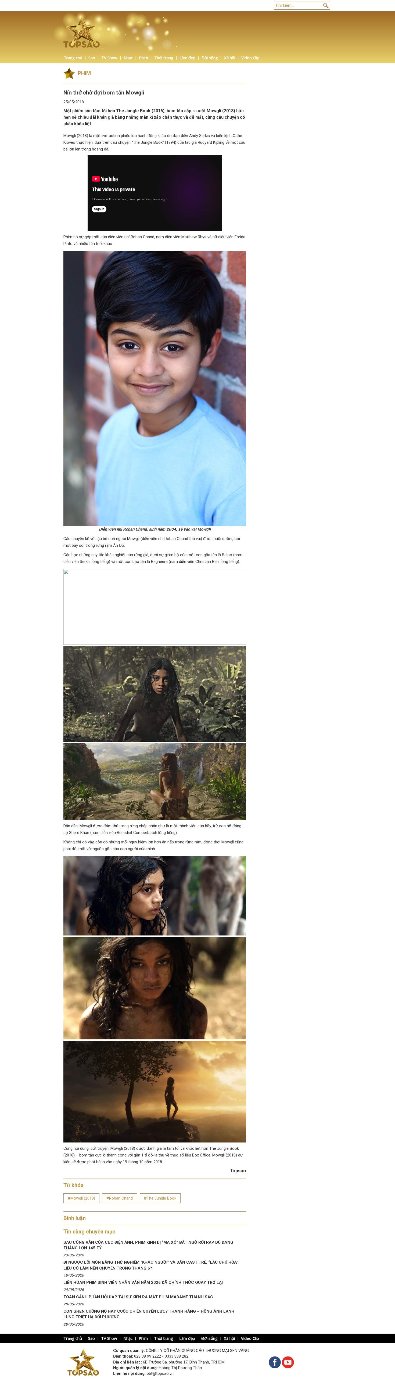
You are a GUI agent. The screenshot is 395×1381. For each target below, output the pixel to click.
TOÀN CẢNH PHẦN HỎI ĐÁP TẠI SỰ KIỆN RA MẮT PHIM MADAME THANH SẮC (138, 1297)
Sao (91, 57)
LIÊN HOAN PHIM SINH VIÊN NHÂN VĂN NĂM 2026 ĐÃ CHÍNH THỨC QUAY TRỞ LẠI (143, 1282)
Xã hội (229, 57)
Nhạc (128, 57)
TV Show (109, 57)
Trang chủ (73, 57)
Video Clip (250, 57)
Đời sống (210, 57)
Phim (143, 57)
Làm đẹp (187, 57)
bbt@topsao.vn (160, 1373)
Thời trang (163, 57)
